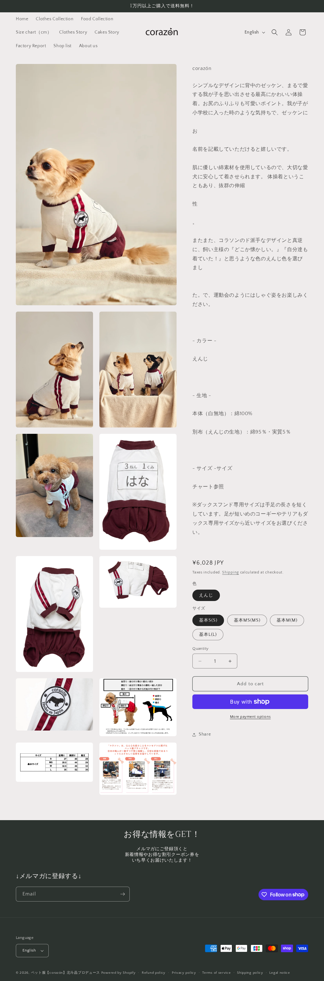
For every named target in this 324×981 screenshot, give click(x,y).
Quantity (200, 648)
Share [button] (205, 734)
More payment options (250, 717)
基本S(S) (208, 620)
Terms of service (216, 973)
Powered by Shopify (118, 973)
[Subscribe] (122, 894)
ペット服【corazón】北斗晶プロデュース (65, 973)
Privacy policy (184, 973)
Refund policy (153, 973)
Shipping (230, 572)
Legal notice (279, 973)
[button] (275, 32)
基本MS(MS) (247, 620)
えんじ (206, 595)
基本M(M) (287, 620)
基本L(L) (208, 634)
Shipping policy (250, 973)
